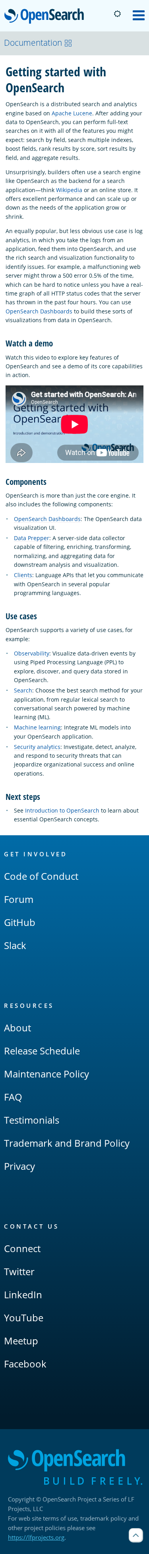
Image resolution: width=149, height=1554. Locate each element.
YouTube (23, 1317)
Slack (15, 945)
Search (23, 690)
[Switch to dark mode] (117, 14)
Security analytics (37, 747)
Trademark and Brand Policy (67, 1142)
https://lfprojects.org (36, 1537)
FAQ (13, 1096)
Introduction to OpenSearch (62, 810)
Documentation (33, 42)
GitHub (19, 922)
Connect (22, 1248)
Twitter (19, 1271)
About (17, 1027)
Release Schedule (42, 1050)
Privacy (19, 1166)
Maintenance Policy (46, 1073)
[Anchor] (57, 342)
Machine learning (37, 727)
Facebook (25, 1363)
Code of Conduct (41, 876)
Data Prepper (31, 538)
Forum (18, 899)
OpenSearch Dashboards (39, 311)
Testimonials (31, 1119)
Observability (31, 653)
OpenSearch (46, 16)
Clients (23, 575)
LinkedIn (23, 1294)
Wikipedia (69, 190)
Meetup (21, 1340)
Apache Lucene (72, 113)
